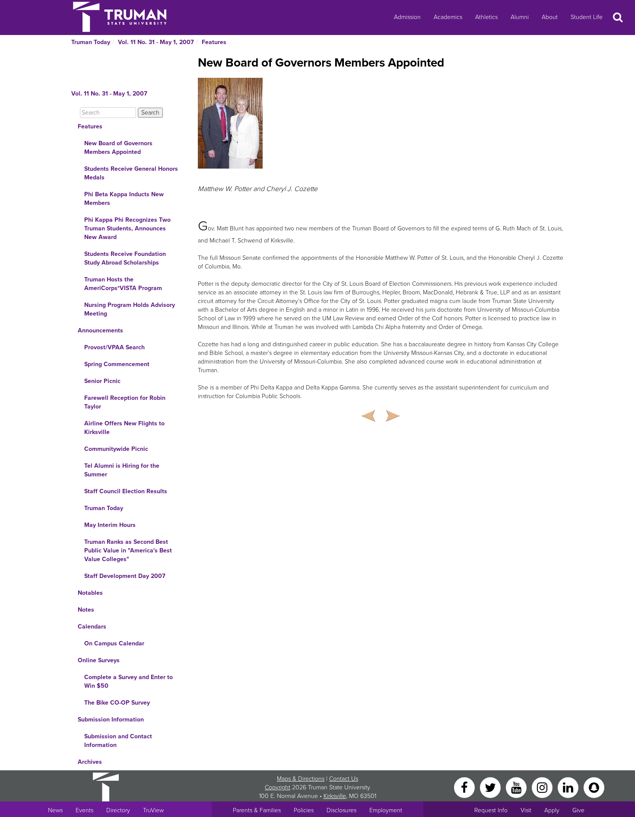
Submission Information (111, 719)
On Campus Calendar (114, 643)
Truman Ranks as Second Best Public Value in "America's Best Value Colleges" (128, 550)
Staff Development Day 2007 (124, 576)
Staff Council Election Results (125, 491)
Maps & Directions (300, 778)
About (550, 17)
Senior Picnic (102, 381)
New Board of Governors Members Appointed (118, 148)
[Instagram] (543, 787)
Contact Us (343, 778)
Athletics (486, 17)
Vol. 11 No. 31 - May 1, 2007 (156, 42)
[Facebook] (465, 787)
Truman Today (90, 42)
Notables (90, 593)
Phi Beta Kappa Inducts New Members (124, 199)
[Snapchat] (594, 787)
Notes (86, 609)
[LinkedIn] (569, 787)
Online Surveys (99, 660)
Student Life (587, 17)
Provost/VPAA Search (114, 347)
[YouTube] (517, 787)
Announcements (100, 330)
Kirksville (335, 796)
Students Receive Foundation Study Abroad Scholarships (125, 258)
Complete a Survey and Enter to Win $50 (128, 681)
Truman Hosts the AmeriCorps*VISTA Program (123, 284)
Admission (407, 17)
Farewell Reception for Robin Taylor (124, 402)
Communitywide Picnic (116, 449)
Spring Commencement (116, 364)
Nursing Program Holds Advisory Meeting (129, 309)
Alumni (520, 17)
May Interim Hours (110, 525)
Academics (448, 17)
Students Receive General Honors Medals (131, 173)
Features (214, 42)
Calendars (92, 626)
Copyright (277, 787)
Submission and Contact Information (118, 741)
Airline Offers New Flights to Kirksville (124, 428)
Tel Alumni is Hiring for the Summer (121, 470)
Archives (90, 762)
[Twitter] (491, 787)
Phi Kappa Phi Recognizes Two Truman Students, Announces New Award (127, 228)
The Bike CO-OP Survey (117, 702)
